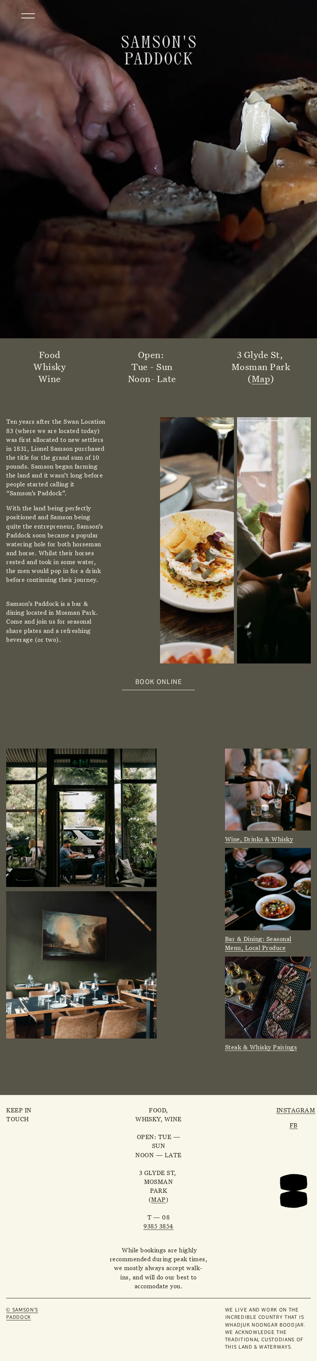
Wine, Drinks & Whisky (259, 839)
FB (294, 1125)
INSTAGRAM (295, 1110)
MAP (158, 1200)
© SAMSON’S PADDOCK (22, 1313)
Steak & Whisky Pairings (261, 1047)
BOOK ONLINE (158, 681)
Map (261, 378)
